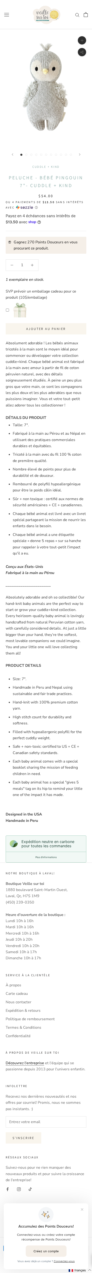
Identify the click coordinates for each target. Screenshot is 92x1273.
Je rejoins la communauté (46, 680)
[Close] (83, 582)
